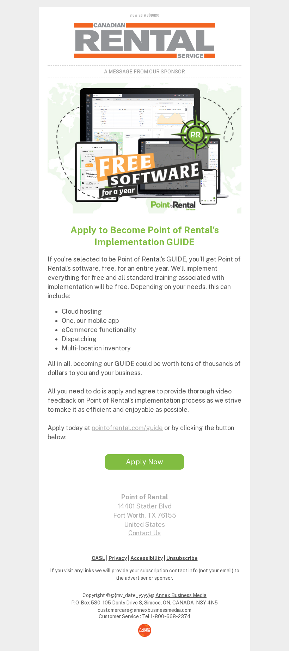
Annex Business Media (181, 595)
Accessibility (146, 558)
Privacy (118, 558)
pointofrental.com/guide (127, 428)
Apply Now (144, 462)
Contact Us (144, 533)
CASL (98, 558)
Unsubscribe (182, 558)
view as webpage (144, 14)
